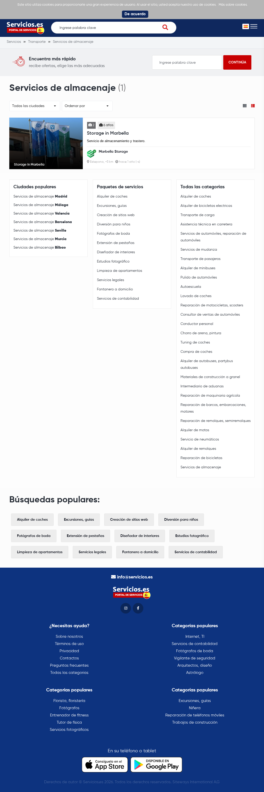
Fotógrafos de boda (113, 233)
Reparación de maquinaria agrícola (210, 395)
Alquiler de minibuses (197, 268)
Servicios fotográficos (69, 730)
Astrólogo (194, 673)
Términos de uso (69, 644)
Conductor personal (196, 324)
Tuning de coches (195, 342)
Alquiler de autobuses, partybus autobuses (206, 364)
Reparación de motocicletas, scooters (211, 305)
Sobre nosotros (69, 637)
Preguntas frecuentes (69, 665)
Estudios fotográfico (113, 261)
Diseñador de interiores (116, 252)
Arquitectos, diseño (194, 665)
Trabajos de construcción (194, 722)
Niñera (195, 708)
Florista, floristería (69, 701)
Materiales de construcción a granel (210, 377)
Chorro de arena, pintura (200, 333)
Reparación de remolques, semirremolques (215, 421)
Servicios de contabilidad (118, 298)
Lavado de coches (195, 296)
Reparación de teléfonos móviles (194, 715)
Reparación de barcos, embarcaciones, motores (213, 408)
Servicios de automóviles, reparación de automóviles (213, 237)
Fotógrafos (69, 708)
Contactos (69, 658)
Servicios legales (110, 280)
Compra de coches (196, 352)
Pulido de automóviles (198, 277)
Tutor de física (69, 722)
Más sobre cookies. (233, 4)
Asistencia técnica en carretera (206, 224)
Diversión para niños (113, 224)
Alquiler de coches (112, 196)
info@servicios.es (135, 577)
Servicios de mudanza (198, 249)
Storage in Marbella (108, 133)
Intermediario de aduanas (202, 386)
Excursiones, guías (112, 206)
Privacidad (69, 651)
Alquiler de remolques (198, 449)
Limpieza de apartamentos (119, 271)
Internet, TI (194, 637)
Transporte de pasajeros (200, 259)
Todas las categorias (69, 673)
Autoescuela (190, 287)
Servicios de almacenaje (40, 196)
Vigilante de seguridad (194, 658)
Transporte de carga (197, 215)
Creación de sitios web (116, 215)
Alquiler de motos (194, 430)
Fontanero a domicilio (115, 289)
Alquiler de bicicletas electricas (206, 206)
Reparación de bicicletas (201, 458)
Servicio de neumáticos (199, 439)
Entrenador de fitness (69, 715)
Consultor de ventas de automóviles (210, 314)
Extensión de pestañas (115, 243)
